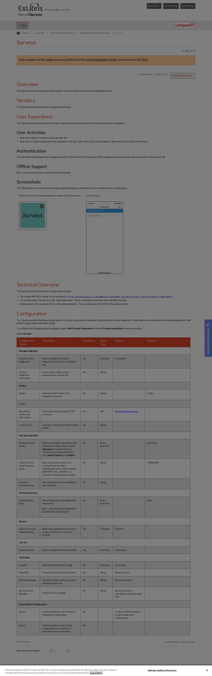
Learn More (96, 673)
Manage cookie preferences (162, 670)
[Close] (207, 670)
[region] (106, 670)
